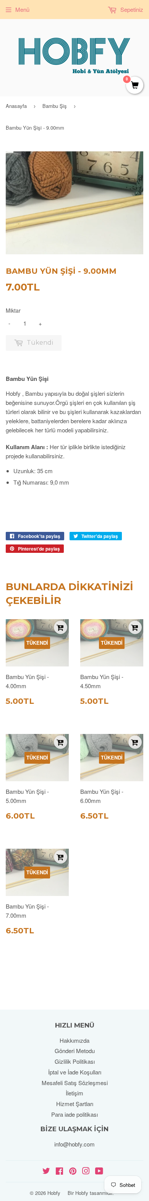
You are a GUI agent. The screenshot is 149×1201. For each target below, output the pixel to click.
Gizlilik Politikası (75, 1061)
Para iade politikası (74, 1114)
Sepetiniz (131, 9)
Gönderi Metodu (75, 1051)
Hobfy (53, 1192)
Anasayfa (16, 105)
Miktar (13, 310)
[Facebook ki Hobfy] (59, 1171)
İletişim (74, 1093)
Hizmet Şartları (74, 1104)
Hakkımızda (74, 1040)
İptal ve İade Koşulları (74, 1072)
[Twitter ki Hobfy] (46, 1171)
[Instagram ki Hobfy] (86, 1171)
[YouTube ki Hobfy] (99, 1171)
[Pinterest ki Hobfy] (73, 1171)
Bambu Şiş (54, 105)
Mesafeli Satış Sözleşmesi (75, 1083)
